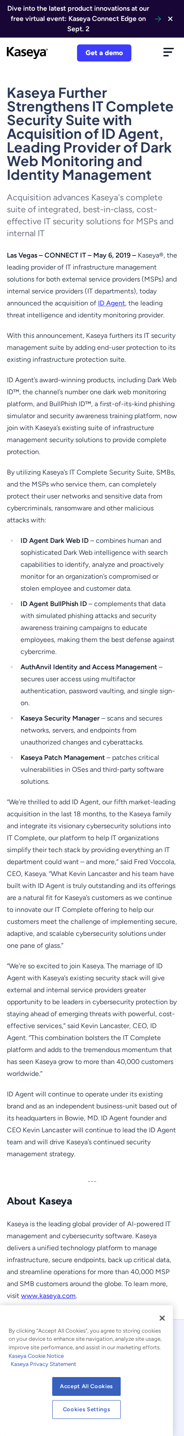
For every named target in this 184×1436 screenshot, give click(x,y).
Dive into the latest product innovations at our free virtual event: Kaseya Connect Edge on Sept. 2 (78, 18)
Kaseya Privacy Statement (43, 1364)
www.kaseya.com (48, 1296)
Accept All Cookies (86, 1386)
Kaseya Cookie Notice (36, 1356)
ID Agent (111, 303)
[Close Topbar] (170, 19)
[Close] (162, 1318)
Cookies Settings (86, 1409)
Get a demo (104, 53)
